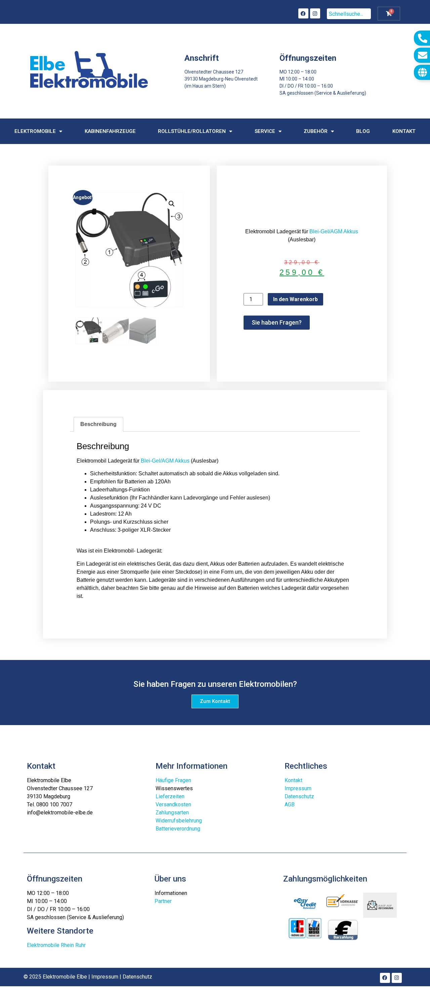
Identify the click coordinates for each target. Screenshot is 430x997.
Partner (163, 901)
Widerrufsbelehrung (179, 820)
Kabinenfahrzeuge (110, 131)
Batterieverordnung (178, 828)
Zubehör (316, 131)
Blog (363, 131)
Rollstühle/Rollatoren (192, 131)
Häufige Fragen (173, 780)
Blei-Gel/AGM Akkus (333, 231)
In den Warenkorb (295, 299)
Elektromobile (35, 131)
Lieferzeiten (170, 796)
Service (265, 131)
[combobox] (349, 13)
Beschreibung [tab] (98, 424)
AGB (290, 804)
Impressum (298, 788)
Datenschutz (299, 796)
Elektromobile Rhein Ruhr (56, 945)
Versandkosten (173, 804)
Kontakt (404, 131)
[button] (172, 204)
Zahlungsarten (172, 812)
